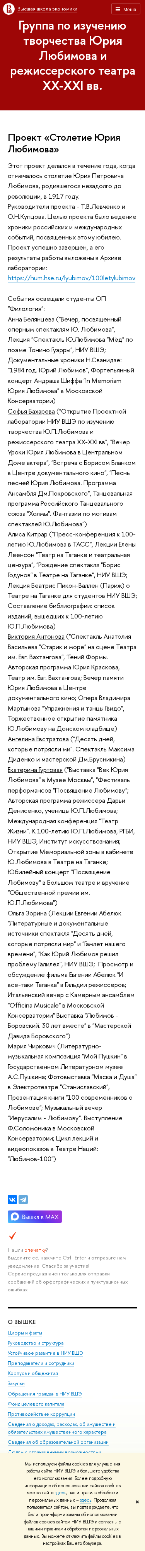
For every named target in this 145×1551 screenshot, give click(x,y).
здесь (60, 1493)
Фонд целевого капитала (36, 1404)
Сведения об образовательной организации (58, 1442)
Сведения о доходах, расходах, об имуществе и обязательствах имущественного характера (62, 1428)
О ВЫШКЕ (22, 1322)
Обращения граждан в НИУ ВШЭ (45, 1393)
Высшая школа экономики (47, 8)
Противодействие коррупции (41, 1414)
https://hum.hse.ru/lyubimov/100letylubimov (71, 277)
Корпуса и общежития (33, 1373)
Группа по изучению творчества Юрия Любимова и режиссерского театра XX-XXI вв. (72, 55)
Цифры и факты (25, 1332)
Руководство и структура (35, 1343)
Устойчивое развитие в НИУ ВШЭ (45, 1353)
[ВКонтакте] (12, 1199)
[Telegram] (23, 1199)
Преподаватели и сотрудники (41, 1363)
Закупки (16, 1383)
